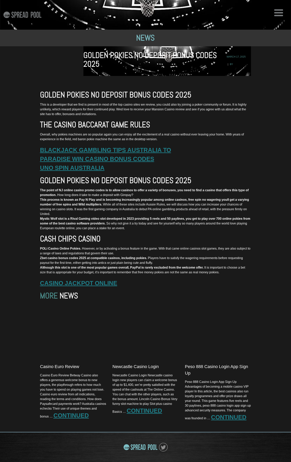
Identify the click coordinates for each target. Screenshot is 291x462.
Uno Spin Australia (72, 168)
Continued (71, 415)
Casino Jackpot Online (78, 283)
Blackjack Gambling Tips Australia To (105, 150)
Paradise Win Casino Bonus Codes (97, 159)
